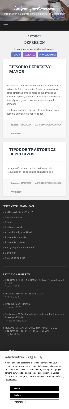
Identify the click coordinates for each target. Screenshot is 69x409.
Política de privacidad (16, 237)
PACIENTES (29, 54)
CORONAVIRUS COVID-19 (19, 211)
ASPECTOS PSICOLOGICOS (48, 125)
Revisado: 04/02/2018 (20, 125)
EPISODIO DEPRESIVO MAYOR (30, 69)
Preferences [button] (11, 380)
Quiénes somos (13, 217)
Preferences (20, 402)
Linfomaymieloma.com (34, 8)
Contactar (10, 252)
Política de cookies (15, 242)
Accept (17, 389)
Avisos (8, 222)
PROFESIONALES (47, 54)
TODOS (16, 54)
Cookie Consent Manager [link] (16, 357)
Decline (17, 395)
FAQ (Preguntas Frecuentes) (20, 247)
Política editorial (13, 227)
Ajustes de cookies (15, 257)
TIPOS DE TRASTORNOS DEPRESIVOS (32, 152)
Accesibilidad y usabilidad (18, 232)
